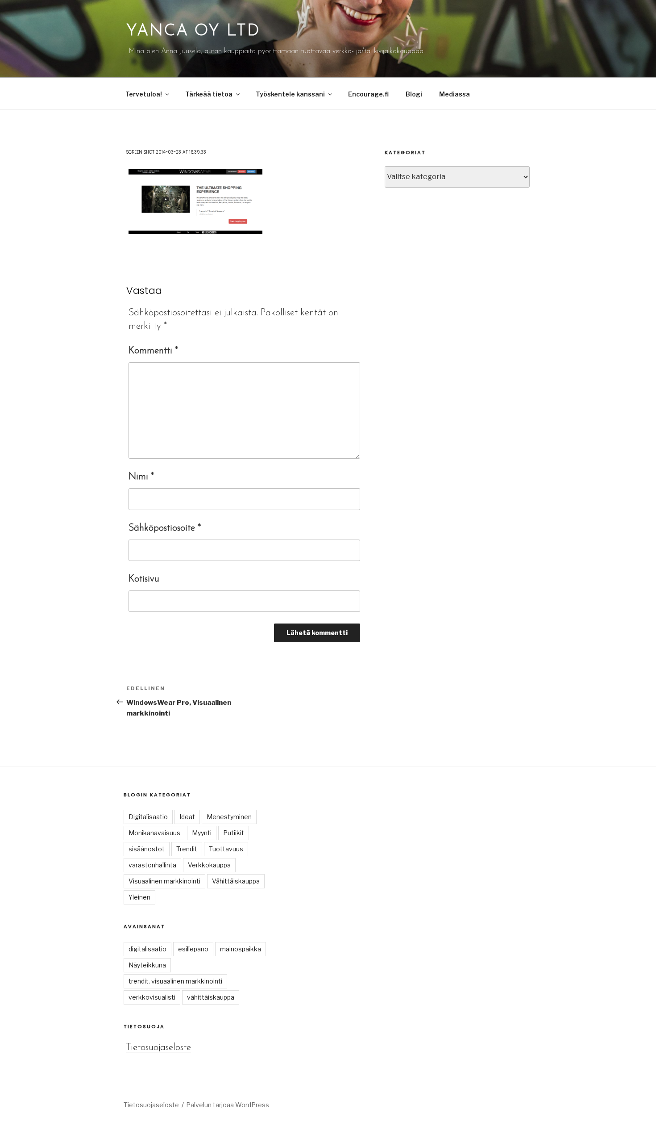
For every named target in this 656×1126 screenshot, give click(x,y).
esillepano (193, 949)
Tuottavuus (226, 849)
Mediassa (454, 94)
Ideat (187, 816)
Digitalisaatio (148, 816)
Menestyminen (229, 816)
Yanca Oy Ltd (193, 31)
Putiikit (233, 833)
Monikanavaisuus (154, 833)
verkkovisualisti (152, 997)
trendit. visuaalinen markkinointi (175, 981)
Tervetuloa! (143, 94)
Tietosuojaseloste (158, 1047)
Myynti (202, 833)
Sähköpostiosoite (165, 528)
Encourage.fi (368, 94)
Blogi (414, 94)
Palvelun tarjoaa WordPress (227, 1105)
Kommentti (153, 351)
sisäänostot (147, 849)
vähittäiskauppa (210, 997)
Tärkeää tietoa (209, 94)
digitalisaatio (147, 949)
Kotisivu (144, 579)
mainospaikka (240, 949)
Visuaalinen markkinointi (164, 881)
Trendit (186, 849)
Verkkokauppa (209, 865)
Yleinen (139, 897)
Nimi (141, 476)
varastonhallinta (152, 865)
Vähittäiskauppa (236, 881)
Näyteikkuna (147, 965)
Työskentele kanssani (290, 94)
